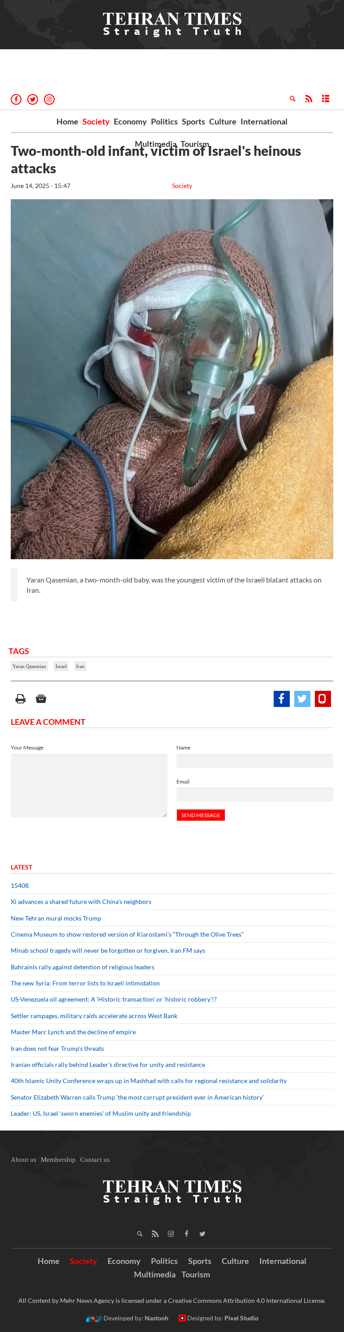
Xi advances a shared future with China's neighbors (81, 901)
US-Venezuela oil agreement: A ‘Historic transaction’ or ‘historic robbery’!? (114, 999)
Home (67, 121)
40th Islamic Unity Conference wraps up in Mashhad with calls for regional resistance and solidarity (149, 1080)
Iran (80, 666)
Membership (58, 1159)
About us (23, 1159)
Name (183, 747)
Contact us (95, 1159)
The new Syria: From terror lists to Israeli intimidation (85, 983)
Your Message (27, 747)
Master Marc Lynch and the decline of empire (73, 1032)
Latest (21, 867)
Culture (222, 121)
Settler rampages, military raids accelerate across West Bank (94, 1015)
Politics (164, 121)
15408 (20, 885)
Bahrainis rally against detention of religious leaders (83, 967)
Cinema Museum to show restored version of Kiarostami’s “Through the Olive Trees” (127, 934)
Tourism (195, 144)
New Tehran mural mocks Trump (56, 918)
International (264, 121)
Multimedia (155, 144)
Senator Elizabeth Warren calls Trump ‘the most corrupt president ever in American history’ (138, 1097)
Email (182, 781)
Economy (130, 121)
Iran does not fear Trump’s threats (57, 1048)
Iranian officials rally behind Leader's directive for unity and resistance (108, 1064)
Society (96, 121)
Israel (61, 666)
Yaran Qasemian (29, 666)
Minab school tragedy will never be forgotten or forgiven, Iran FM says (108, 950)
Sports (193, 121)
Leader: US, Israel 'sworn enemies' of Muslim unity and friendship (101, 1113)
